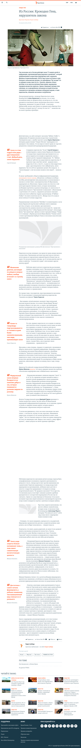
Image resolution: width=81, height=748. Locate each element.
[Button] (45, 27)
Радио (2, 734)
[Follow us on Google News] (57, 725)
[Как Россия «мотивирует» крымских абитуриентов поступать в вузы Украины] (59, 679)
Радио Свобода (34, 20)
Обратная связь (25, 734)
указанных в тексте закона (27, 178)
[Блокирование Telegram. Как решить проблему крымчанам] (6, 711)
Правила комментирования (29, 728)
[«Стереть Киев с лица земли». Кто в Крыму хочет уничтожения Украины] (32, 679)
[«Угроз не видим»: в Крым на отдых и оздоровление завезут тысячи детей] (32, 702)
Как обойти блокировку (7, 740)
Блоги (13, 701)
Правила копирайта (26, 731)
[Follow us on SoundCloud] (64, 725)
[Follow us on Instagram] (53, 725)
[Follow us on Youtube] (49, 725)
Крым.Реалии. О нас (26, 725)
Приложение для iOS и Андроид (10, 728)
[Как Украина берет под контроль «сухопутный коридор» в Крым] (6, 679)
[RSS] (68, 725)
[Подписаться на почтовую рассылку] (75, 725)
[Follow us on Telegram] (60, 725)
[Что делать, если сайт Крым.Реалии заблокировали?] (59, 711)
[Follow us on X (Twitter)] (45, 725)
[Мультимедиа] (76, 3)
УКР (67, 2)
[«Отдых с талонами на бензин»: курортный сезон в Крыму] (32, 690)
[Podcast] (71, 725)
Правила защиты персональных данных (30, 741)
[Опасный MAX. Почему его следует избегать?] (32, 711)
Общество (22, 8)
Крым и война (42, 678)
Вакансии (23, 737)
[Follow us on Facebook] (42, 725)
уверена (32, 369)
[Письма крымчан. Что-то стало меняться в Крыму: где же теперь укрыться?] (6, 702)
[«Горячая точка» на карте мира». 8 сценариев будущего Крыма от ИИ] (59, 702)
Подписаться (4, 731)
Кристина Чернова (24, 20)
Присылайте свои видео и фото (9, 725)
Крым (65, 701)
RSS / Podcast (4, 737)
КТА (71, 2)
